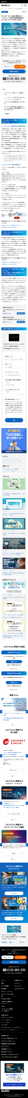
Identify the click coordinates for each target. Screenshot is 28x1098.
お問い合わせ (14, 71)
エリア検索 (12, 1027)
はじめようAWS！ (6, 999)
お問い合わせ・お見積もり (7, 1017)
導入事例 (3, 988)
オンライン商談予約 (19, 66)
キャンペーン (17, 986)
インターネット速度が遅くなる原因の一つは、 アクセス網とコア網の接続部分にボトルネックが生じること (14, 108)
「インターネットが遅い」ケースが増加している (14, 93)
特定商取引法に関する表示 (8, 1044)
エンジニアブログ (6, 471)
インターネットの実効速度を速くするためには (14, 102)
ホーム (2, 8)
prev (1, 711)
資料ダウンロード (8, 66)
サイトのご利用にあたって (8, 1038)
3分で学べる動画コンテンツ (7, 1002)
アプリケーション (6, 461)
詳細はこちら (14, 661)
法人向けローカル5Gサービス (9, 1054)
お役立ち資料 (4, 1025)
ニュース (16, 983)
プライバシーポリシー (7, 1041)
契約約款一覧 (4, 1035)
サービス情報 (4, 986)
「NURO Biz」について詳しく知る (8, 227)
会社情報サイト (5, 1049)
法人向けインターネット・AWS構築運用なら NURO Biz (14, 1094)
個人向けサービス (6, 1052)
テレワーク (15, 461)
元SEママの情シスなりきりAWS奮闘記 (10, 469)
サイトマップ (4, 1046)
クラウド (11, 459)
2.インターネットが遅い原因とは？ (14, 99)
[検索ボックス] (22, 5)
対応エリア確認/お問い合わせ (14, 665)
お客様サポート (18, 980)
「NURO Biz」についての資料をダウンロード (11, 225)
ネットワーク (5, 459)
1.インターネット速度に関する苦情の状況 (15, 97)
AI (11, 461)
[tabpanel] (14, 710)
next (27, 711)
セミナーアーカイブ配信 (7, 995)
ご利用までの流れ (13, 668)
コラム (6, 8)
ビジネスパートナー (19, 988)
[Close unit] (27, 1061)
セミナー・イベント (6, 991)
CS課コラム (13, 471)
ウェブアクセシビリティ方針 (9, 1057)
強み (2, 983)
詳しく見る (14, 893)
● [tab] (12, 724)
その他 (20, 461)
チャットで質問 (5, 1022)
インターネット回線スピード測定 (7, 1010)
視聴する (14, 853)
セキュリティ (17, 459)
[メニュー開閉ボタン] (25, 5)
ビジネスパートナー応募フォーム (9, 1030)
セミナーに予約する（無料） (14, 814)
